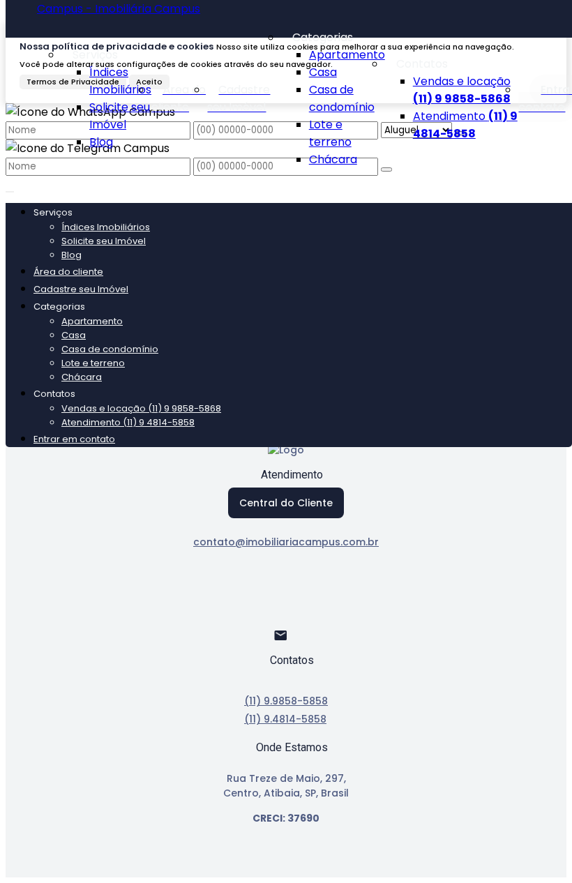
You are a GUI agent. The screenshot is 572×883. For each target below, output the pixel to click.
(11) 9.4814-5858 (285, 719)
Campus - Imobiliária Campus (118, 9)
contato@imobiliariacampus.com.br (286, 542)
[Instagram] (286, 617)
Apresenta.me (45, 869)
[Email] (286, 641)
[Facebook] (286, 592)
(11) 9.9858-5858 (286, 701)
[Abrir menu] (10, 188)
